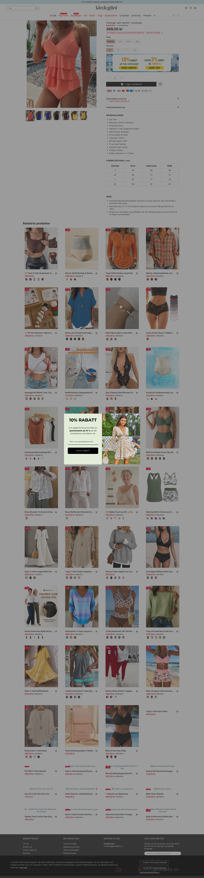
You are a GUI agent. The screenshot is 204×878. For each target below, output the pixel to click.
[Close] (137, 416)
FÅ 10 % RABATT (83, 451)
